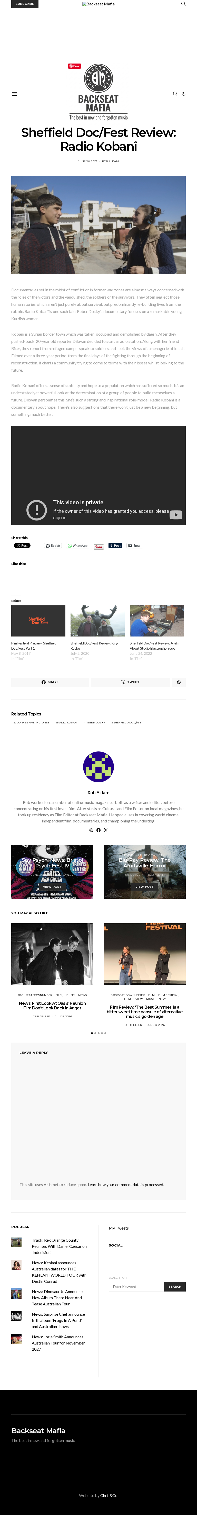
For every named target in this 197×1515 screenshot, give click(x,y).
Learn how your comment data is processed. (126, 1184)
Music (46, 855)
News (58, 855)
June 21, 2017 (134, 874)
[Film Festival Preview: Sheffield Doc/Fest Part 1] (38, 621)
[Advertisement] (98, 47)
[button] (184, 94)
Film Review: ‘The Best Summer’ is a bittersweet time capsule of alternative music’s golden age (145, 1012)
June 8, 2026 (156, 1025)
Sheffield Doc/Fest (128, 722)
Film (162, 855)
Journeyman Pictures (32, 722)
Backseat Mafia (38, 1430)
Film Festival (168, 995)
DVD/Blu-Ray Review (139, 855)
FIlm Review (133, 999)
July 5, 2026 (63, 1016)
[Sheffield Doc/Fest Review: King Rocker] (98, 621)
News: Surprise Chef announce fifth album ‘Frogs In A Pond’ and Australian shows (58, 1320)
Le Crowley (64, 874)
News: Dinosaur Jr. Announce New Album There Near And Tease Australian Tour (57, 1297)
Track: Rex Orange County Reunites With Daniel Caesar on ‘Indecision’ (59, 1246)
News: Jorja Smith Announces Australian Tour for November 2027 (58, 1342)
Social (116, 1245)
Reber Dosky (95, 722)
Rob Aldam (110, 161)
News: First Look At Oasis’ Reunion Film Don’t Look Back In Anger (52, 1005)
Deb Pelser (41, 1016)
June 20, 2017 (87, 161)
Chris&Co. (109, 1495)
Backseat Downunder (35, 995)
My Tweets (119, 1227)
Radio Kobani (67, 722)
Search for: (118, 1277)
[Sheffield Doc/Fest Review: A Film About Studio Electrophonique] (157, 621)
